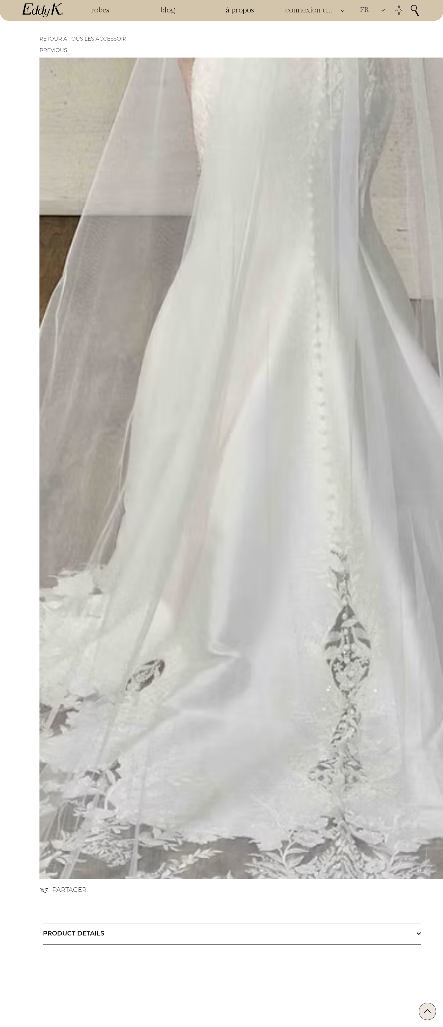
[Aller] (427, 1011)
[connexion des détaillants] (343, 10)
